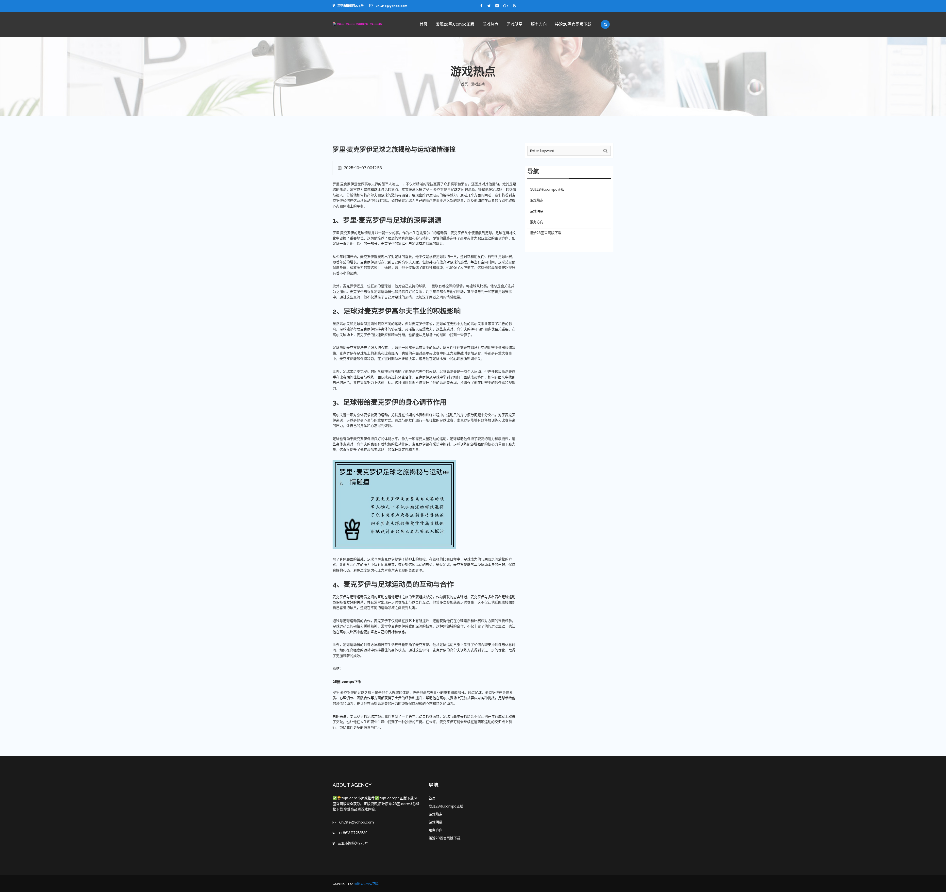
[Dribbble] (514, 6)
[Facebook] (481, 6)
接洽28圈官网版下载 (573, 24)
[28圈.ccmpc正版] (365, 23)
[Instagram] (497, 6)
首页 (423, 24)
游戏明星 (515, 24)
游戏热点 (490, 24)
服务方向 (539, 24)
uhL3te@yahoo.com (391, 6)
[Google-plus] (505, 6)
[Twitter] (489, 6)
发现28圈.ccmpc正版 (455, 24)
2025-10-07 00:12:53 (363, 168)
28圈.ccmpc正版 (366, 884)
